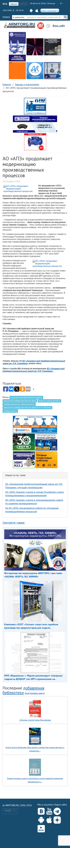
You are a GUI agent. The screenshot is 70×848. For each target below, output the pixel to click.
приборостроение (10, 411)
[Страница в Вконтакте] (41, 810)
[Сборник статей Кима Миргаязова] (35, 708)
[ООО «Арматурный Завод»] (17, 46)
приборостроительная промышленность (19, 404)
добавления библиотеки (23, 690)
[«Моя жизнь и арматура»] (35, 736)
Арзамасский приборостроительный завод (20, 401)
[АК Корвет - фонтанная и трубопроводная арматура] (35, 70)
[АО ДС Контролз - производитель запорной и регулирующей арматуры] (35, 46)
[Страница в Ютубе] (49, 810)
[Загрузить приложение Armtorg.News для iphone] (49, 819)
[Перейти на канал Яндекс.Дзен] (57, 819)
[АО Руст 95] (24, 441)
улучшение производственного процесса (26, 397)
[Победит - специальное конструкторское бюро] (52, 46)
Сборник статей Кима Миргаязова (35, 720)
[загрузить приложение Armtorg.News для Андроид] (31, 10)
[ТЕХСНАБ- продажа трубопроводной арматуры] (35, 123)
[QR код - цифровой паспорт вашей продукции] (46, 459)
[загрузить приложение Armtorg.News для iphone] (37, 10)
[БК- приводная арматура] (17, 70)
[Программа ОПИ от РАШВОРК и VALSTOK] (35, 141)
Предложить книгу (34, 693)
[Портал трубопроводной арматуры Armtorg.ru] (20, 25)
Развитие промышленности (49, 401)
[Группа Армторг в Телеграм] (57, 810)
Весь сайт (59, 25)
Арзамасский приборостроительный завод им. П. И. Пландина (27, 407)
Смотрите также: (14, 522)
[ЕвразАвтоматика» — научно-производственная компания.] (24, 459)
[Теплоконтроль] (52, 70)
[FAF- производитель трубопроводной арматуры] (35, 106)
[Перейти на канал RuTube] (41, 828)
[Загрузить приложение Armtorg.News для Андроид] (41, 819)
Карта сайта (61, 804)
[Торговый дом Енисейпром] (35, 423)
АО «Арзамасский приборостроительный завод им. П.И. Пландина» (34, 369)
